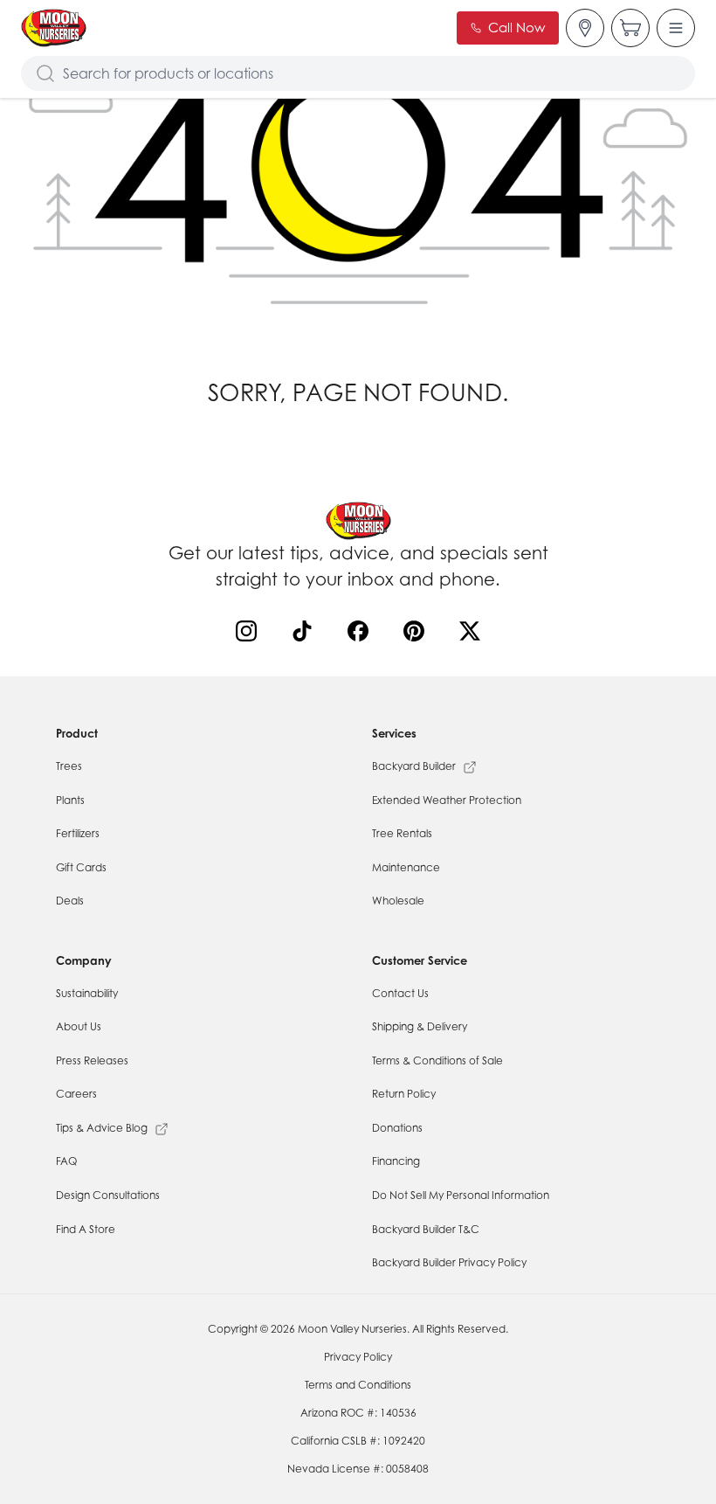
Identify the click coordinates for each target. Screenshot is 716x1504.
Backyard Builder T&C (425, 1229)
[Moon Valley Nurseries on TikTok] (306, 634)
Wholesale (398, 900)
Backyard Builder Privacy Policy (449, 1262)
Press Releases (92, 1060)
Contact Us (400, 993)
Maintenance (406, 867)
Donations (397, 1127)
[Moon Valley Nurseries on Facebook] (361, 634)
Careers (76, 1093)
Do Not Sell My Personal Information (460, 1195)
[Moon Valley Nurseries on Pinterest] (417, 634)
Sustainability (87, 993)
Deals (70, 900)
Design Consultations (108, 1195)
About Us (78, 1026)
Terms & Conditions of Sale (437, 1060)
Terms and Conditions (358, 1384)
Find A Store (85, 1229)
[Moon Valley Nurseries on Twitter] (473, 634)
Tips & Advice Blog (102, 1127)
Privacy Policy (358, 1356)
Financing (396, 1161)
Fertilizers (78, 833)
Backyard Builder (414, 766)
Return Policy (404, 1093)
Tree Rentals (402, 833)
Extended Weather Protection (446, 800)
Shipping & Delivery (419, 1026)
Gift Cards (81, 867)
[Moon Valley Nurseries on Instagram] (250, 634)
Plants (70, 800)
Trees (69, 766)
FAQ (66, 1161)
